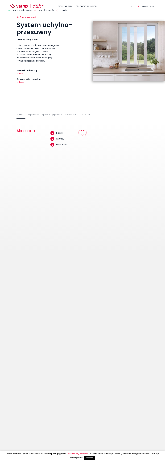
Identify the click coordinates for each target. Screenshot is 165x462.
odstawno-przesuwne (86, 6)
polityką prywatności (78, 453)
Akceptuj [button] (89, 458)
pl (132, 6)
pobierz (20, 73)
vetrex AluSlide (65, 6)
